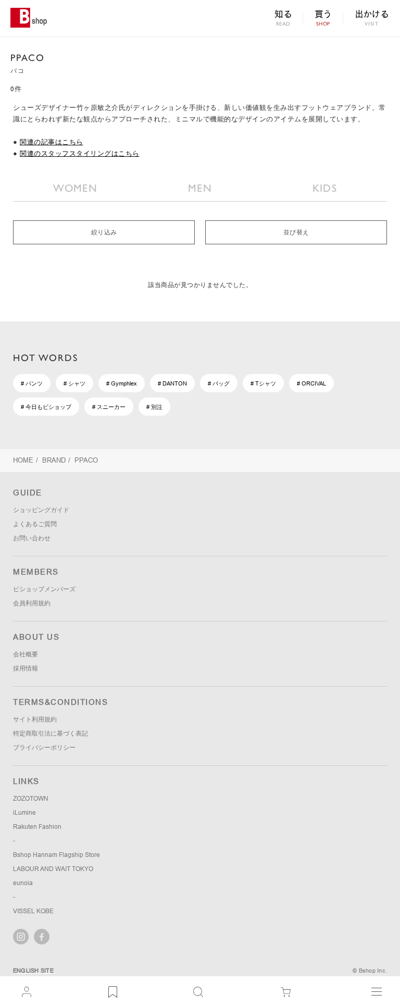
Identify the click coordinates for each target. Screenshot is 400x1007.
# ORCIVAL (311, 383)
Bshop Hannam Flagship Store (56, 855)
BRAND (54, 460)
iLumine (24, 812)
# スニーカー (109, 407)
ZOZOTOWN (30, 798)
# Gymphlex (121, 383)
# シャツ (74, 383)
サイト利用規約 (35, 719)
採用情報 (25, 668)
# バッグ (219, 383)
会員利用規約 (32, 603)
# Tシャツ (263, 383)
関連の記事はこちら (51, 142)
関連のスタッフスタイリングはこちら (80, 153)
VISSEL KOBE (33, 911)
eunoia (23, 883)
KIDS (324, 188)
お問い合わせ (32, 538)
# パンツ (32, 383)
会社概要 (25, 654)
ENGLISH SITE (33, 970)
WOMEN (75, 188)
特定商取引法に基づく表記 (50, 733)
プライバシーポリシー (44, 747)
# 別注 (154, 407)
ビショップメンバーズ (44, 589)
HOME (23, 460)
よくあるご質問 (35, 524)
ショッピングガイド (41, 510)
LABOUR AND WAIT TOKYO (53, 869)
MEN (200, 188)
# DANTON (172, 383)
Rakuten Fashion (37, 826)
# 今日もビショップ (46, 407)
